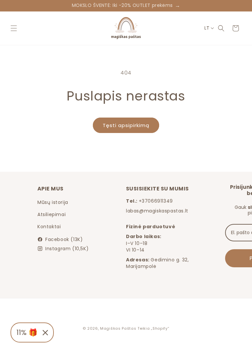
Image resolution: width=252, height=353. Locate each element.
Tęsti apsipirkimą (126, 125)
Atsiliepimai (51, 214)
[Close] (45, 332)
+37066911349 (156, 201)
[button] (14, 28)
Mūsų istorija (52, 202)
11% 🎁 (26, 332)
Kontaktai (49, 226)
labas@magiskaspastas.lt (157, 211)
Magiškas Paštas (118, 328)
